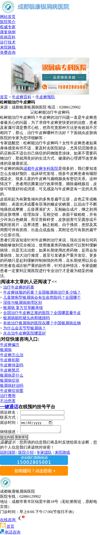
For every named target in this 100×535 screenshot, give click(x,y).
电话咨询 (12, 532)
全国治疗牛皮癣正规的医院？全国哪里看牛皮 (42, 313)
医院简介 (8, 22)
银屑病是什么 (11, 375)
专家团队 (44, 452)
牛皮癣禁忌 (9, 370)
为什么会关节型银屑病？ (24, 328)
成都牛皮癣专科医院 (40, 168)
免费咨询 (8, 52)
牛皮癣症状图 (11, 391)
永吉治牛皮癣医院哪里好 (24, 333)
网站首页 (8, 17)
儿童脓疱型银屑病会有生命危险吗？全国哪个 (42, 297)
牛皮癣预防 (45, 97)
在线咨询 (8, 520)
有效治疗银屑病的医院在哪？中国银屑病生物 (42, 323)
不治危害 (8, 401)
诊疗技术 (8, 42)
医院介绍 (26, 452)
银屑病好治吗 (11, 385)
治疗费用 (8, 396)
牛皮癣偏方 (9, 345)
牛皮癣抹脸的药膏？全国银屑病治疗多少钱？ (42, 292)
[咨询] (50, 112)
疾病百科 (8, 37)
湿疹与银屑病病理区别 (22, 302)
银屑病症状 (9, 380)
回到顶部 (8, 452)
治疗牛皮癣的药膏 (18, 287)
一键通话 (9, 406)
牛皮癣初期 (9, 360)
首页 (4, 97)
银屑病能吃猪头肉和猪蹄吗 (26, 318)
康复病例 (8, 32)
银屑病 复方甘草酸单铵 (23, 308)
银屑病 (6, 350)
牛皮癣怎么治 (11, 355)
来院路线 (8, 47)
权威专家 (8, 27)
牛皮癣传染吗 (11, 365)
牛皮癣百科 (21, 97)
